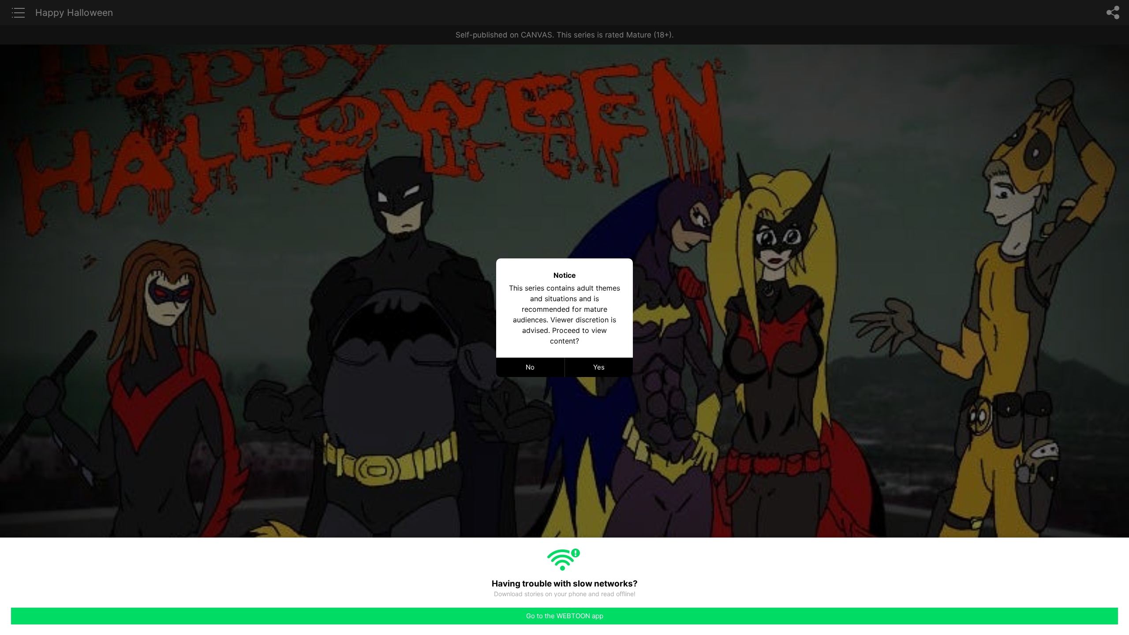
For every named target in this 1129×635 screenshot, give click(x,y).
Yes (599, 367)
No (530, 367)
